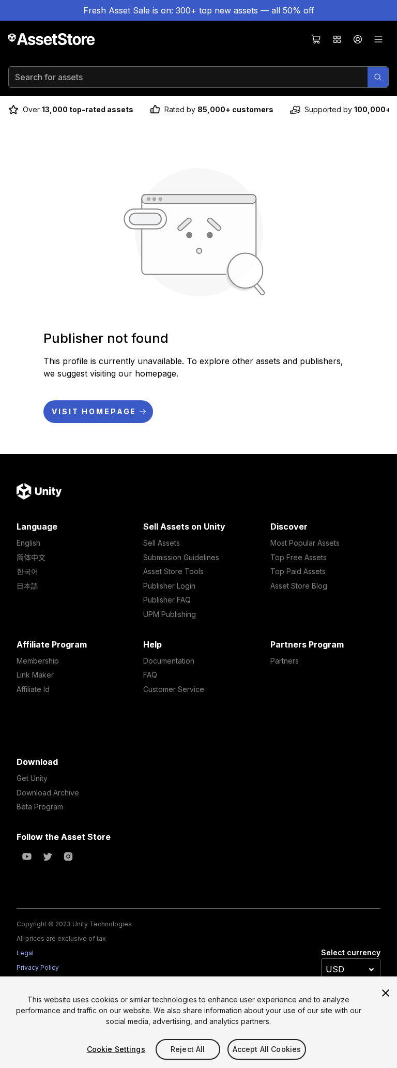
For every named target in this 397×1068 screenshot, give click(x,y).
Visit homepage (94, 411)
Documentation (168, 660)
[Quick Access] (337, 39)
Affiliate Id (33, 689)
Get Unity (32, 778)
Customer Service (173, 689)
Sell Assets (161, 542)
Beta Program (40, 806)
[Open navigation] (378, 39)
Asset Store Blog (298, 585)
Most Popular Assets (305, 542)
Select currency (350, 952)
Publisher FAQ (167, 599)
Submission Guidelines (181, 557)
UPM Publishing (169, 614)
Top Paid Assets (298, 571)
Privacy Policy (38, 967)
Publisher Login (169, 585)
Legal (25, 953)
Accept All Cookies (267, 1049)
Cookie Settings (116, 1049)
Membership (38, 660)
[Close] (385, 993)
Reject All (188, 1049)
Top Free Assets (298, 557)
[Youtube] (27, 856)
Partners (284, 660)
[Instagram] (68, 856)
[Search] (378, 77)
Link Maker (35, 674)
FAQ (150, 674)
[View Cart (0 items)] (316, 39)
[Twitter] (47, 856)
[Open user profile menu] (357, 39)
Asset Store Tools (173, 571)
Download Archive (48, 792)
